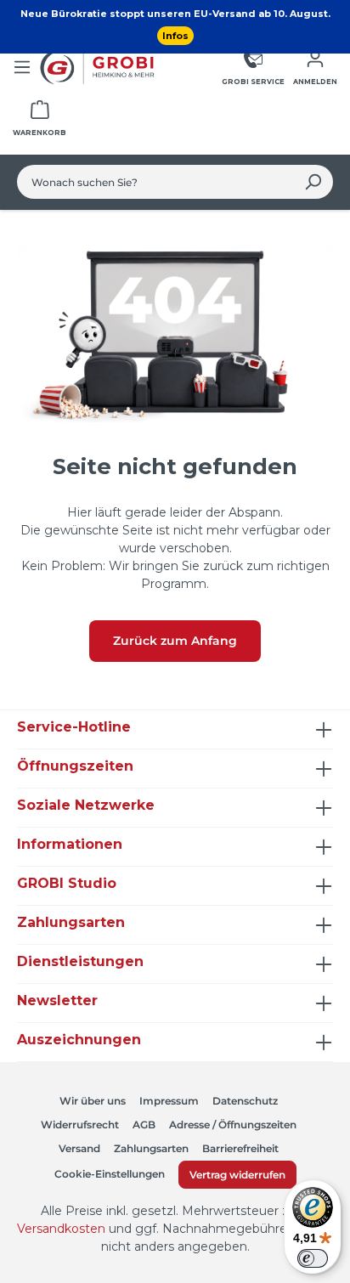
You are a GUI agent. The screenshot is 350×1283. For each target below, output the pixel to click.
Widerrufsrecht (80, 1124)
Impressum (169, 1100)
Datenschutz (245, 1100)
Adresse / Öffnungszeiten (232, 1124)
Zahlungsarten (151, 1148)
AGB (144, 1124)
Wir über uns (92, 1100)
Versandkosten (61, 1228)
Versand (79, 1148)
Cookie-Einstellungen (109, 1173)
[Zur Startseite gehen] (99, 67)
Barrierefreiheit (240, 1148)
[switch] (312, 1258)
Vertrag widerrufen (237, 1174)
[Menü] (22, 67)
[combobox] (155, 182)
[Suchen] (313, 182)
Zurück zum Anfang (175, 640)
